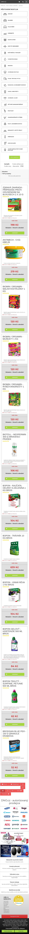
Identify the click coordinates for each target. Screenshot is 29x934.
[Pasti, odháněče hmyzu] (5, 124)
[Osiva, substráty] (5, 91)
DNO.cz (3, 2)
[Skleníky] (5, 20)
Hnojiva (10, 65)
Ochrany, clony (13, 98)
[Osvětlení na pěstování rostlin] (5, 150)
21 (7, 790)
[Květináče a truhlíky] (5, 53)
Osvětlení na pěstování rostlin (15, 149)
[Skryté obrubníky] (5, 46)
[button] (23, 1)
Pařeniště (11, 33)
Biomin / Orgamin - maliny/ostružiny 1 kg (14, 288)
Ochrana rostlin (13, 72)
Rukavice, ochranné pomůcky (17, 85)
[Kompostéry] (5, 40)
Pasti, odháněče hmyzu (15, 123)
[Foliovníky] (5, 27)
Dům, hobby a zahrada (11, 5)
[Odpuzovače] (5, 143)
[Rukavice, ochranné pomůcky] (5, 85)
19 (22, 787)
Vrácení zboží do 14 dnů (6, 907)
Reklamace (6, 909)
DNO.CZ (3, 5)
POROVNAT (5, 217)
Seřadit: (7, 164)
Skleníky (10, 20)
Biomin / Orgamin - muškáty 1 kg (13, 337)
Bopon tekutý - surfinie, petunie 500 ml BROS (13, 683)
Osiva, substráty (13, 91)
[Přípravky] (5, 137)
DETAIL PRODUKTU (13, 217)
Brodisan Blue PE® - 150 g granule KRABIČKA (14, 733)
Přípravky (11, 136)
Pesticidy (11, 110)
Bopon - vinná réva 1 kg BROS (14, 583)
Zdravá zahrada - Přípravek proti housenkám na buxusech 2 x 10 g (13, 191)
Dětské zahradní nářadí (15, 104)
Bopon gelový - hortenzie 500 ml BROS (12, 631)
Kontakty (6, 904)
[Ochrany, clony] (5, 98)
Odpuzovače (12, 143)
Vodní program (13, 59)
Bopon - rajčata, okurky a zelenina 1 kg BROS (14, 487)
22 (12, 790)
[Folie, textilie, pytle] (5, 78)
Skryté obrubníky (13, 46)
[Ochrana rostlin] (5, 72)
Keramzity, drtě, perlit (15, 130)
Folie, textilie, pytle (14, 78)
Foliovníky (11, 26)
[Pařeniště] (5, 33)
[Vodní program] (5, 59)
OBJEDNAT (15, 233)
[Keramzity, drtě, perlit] (5, 130)
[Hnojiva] (5, 65)
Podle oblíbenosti (17, 164)
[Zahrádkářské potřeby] (5, 117)
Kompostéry (12, 39)
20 (3, 790)
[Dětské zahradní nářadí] (5, 104)
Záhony (10, 13)
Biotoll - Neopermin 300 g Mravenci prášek (14, 436)
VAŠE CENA (15, 220)
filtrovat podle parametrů (14, 176)
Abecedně (16, 166)
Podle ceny (7, 166)
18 (22, 784)
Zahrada (21, 5)
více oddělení (14, 157)
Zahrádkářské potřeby (15, 117)
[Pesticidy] (5, 111)
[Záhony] (5, 14)
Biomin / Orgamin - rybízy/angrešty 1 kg (13, 386)
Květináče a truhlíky (14, 52)
